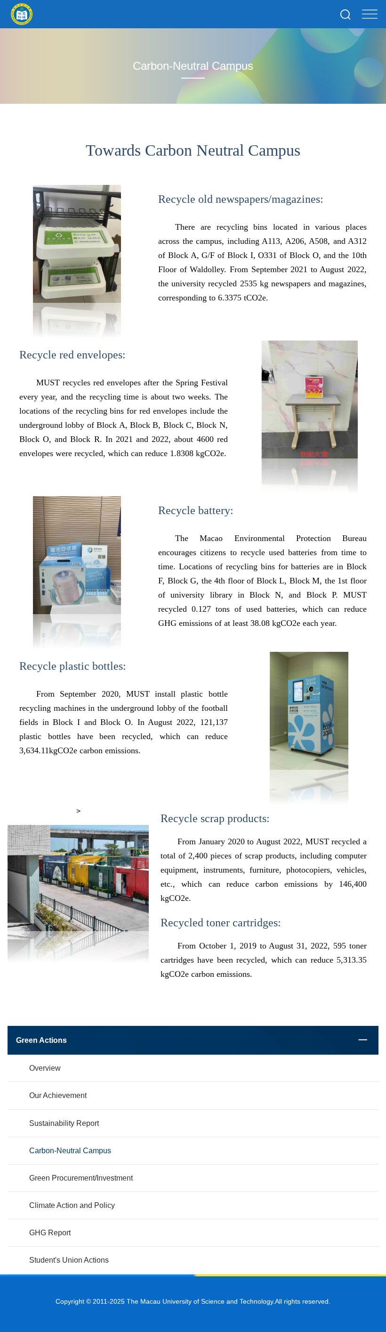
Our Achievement (58, 1095)
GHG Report (50, 1233)
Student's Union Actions (69, 1260)
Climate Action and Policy (72, 1205)
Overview (45, 1068)
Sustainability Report (64, 1123)
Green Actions (41, 1040)
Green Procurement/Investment (81, 1178)
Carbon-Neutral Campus (70, 1151)
